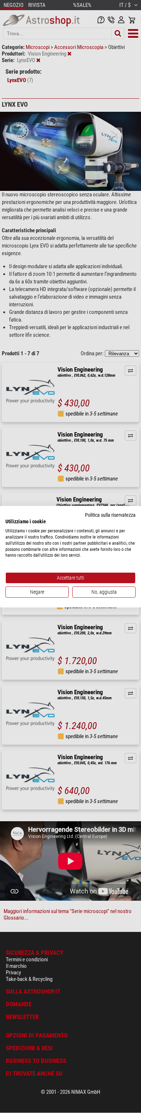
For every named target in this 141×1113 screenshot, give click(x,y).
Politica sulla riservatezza (110, 514)
